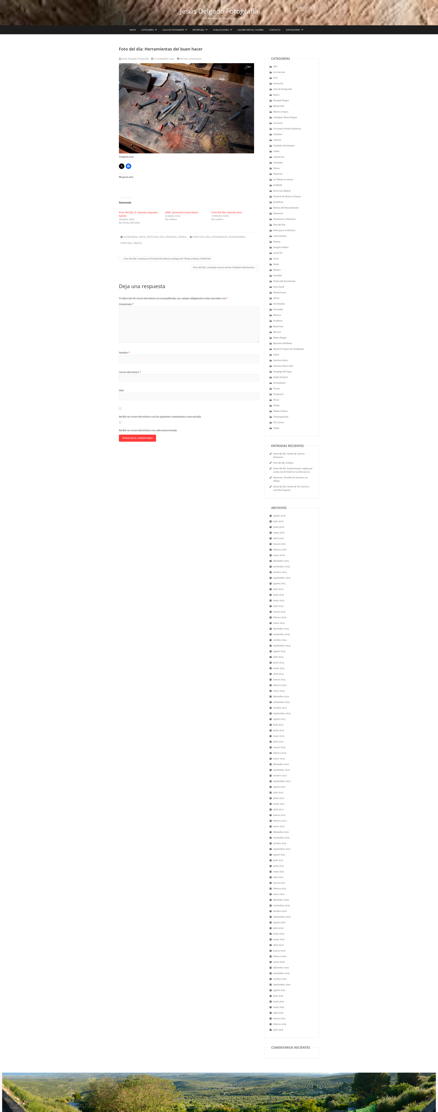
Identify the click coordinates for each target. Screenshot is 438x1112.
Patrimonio (279, 303)
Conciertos (278, 157)
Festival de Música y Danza (287, 196)
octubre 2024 (280, 640)
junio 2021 (278, 866)
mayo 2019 (278, 1007)
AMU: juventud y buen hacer (181, 212)
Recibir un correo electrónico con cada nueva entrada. (148, 430)
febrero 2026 (280, 549)
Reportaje (278, 326)
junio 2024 (278, 662)
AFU (275, 66)
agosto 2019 (279, 990)
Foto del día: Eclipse (283, 463)
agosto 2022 (279, 787)
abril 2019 (278, 1013)
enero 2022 (279, 826)
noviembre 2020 (281, 905)
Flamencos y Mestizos (284, 219)
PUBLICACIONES (221, 29)
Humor (277, 241)
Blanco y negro (280, 111)
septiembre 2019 (281, 984)
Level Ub (277, 253)
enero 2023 (279, 758)
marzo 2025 (279, 611)
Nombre (124, 352)
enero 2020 (279, 962)
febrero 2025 (279, 617)
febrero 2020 (280, 956)
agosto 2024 (279, 651)
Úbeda (182, 236)
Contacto (274, 29)
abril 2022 (278, 809)
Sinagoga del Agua (282, 371)
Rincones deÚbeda (282, 343)
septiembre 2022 (282, 781)
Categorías (147, 29)
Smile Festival (280, 377)
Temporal (278, 394)
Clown (276, 151)
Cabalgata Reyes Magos (285, 117)
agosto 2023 (279, 719)
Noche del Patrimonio (284, 281)
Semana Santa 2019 (283, 366)
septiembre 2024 (282, 645)
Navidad (277, 275)
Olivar (276, 298)
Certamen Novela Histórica (287, 128)
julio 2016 (278, 1029)
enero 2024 (279, 691)
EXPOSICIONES (293, 29)
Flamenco (278, 213)
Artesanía (278, 83)
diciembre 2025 (281, 561)
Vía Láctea (278, 422)
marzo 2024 (279, 679)
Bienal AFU (278, 106)
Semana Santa (280, 360)
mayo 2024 (279, 668)
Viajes (276, 428)
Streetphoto (279, 383)
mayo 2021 (278, 871)
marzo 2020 (279, 950)
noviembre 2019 (281, 973)
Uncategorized (280, 416)
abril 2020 (278, 945)
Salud (276, 354)
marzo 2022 (279, 815)
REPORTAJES (198, 29)
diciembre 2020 (281, 900)
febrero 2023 (279, 753)
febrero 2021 (279, 888)
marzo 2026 (279, 544)
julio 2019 (278, 996)
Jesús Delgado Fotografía (219, 11)
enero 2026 (279, 555)
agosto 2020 (279, 922)
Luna (276, 258)
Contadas (278, 162)
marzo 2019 (279, 1018)
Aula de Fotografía (173, 29)
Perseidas (278, 309)
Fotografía (219, 236)
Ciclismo (277, 134)
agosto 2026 (279, 515)
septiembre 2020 (282, 916)
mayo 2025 (278, 600)
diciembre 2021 (281, 832)
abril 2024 (278, 674)
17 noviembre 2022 (163, 58)
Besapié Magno (281, 100)
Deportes (278, 174)
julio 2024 (278, 657)
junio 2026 (278, 527)
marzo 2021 (279, 883)
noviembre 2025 (281, 566)
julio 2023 (278, 724)
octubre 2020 (280, 911)
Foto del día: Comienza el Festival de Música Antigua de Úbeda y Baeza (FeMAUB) (166, 258)
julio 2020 (278, 928)
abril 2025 (278, 606)
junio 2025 (278, 594)
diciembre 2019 (281, 967)
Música (277, 270)
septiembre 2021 (281, 849)
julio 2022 (278, 792)
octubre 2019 (279, 979)
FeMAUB (277, 185)
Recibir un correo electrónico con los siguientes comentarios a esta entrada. (160, 416)
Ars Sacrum (279, 72)
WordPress (260, 1107)
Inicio (133, 29)
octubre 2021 (279, 843)
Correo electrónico (130, 372)
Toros (276, 400)
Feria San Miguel (282, 190)
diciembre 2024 (281, 628)
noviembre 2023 (281, 702)
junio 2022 (278, 798)
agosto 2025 (279, 583)
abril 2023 (278, 741)
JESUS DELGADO (219, 1086)
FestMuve (278, 202)
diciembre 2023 (281, 696)
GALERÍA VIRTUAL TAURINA (251, 29)
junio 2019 (278, 1001)
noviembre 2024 (281, 634)
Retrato (277, 332)
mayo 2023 (278, 736)
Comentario (126, 304)
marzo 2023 (279, 747)
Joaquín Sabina (280, 247)
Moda (276, 264)
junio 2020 (278, 933)
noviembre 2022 (281, 770)
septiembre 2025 (282, 578)
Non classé (278, 287)
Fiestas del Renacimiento (286, 207)
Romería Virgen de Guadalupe (288, 349)
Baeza (276, 94)
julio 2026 (278, 521)
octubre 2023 (280, 707)
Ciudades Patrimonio (284, 145)
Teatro (276, 388)
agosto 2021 (279, 854)
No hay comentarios (191, 58)
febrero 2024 (280, 685)
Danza (276, 168)
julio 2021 (278, 860)
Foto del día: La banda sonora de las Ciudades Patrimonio (225, 267)
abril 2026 (278, 538)
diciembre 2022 (281, 764)
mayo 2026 (279, 532)
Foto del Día (155, 236)
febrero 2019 (279, 1024)
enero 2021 (278, 894)
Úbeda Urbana (280, 411)
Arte (142, 236)
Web (121, 390)
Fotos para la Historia (284, 230)
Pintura (171, 236)
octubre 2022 (280, 775)
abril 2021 (278, 877)
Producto (277, 320)
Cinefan (277, 140)
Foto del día (201, 236)
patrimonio (237, 236)
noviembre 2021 (281, 837)
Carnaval (277, 123)
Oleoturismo (279, 292)
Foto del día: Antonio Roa (226, 212)
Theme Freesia (230, 1107)
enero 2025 (279, 623)
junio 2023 (278, 730)
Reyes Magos (279, 337)
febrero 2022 (279, 820)
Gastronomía (280, 236)
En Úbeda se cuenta (283, 179)
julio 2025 (278, 589)
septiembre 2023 (282, 713)
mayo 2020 (279, 939)
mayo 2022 (278, 804)
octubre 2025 (280, 572)
